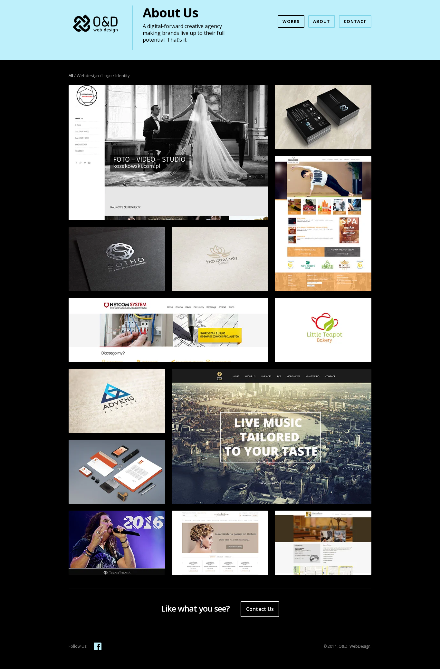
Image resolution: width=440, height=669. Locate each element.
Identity (122, 75)
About (321, 21)
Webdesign (88, 75)
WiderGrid (96, 24)
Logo (107, 75)
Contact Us (260, 609)
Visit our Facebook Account (97, 646)
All (71, 75)
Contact (355, 21)
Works (291, 21)
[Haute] (117, 472)
